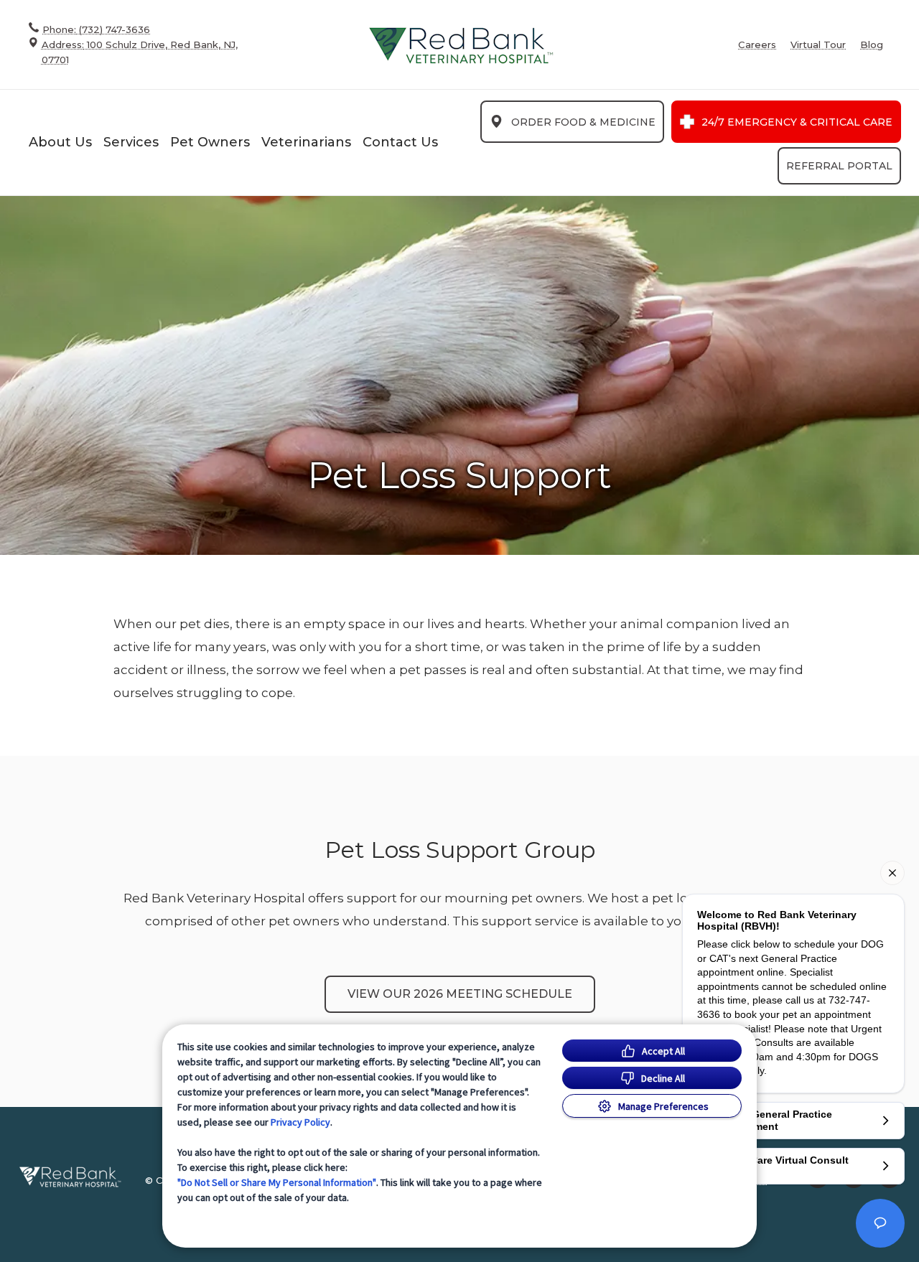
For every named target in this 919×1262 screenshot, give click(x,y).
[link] (461, 45)
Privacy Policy (300, 1122)
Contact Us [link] (400, 142)
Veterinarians (306, 142)
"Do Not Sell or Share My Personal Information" (276, 1182)
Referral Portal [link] (839, 165)
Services (131, 142)
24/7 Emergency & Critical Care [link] (796, 122)
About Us (60, 142)
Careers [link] (757, 45)
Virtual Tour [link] (818, 45)
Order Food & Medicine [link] (583, 122)
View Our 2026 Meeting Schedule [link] (459, 994)
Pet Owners (210, 142)
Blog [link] (871, 45)
